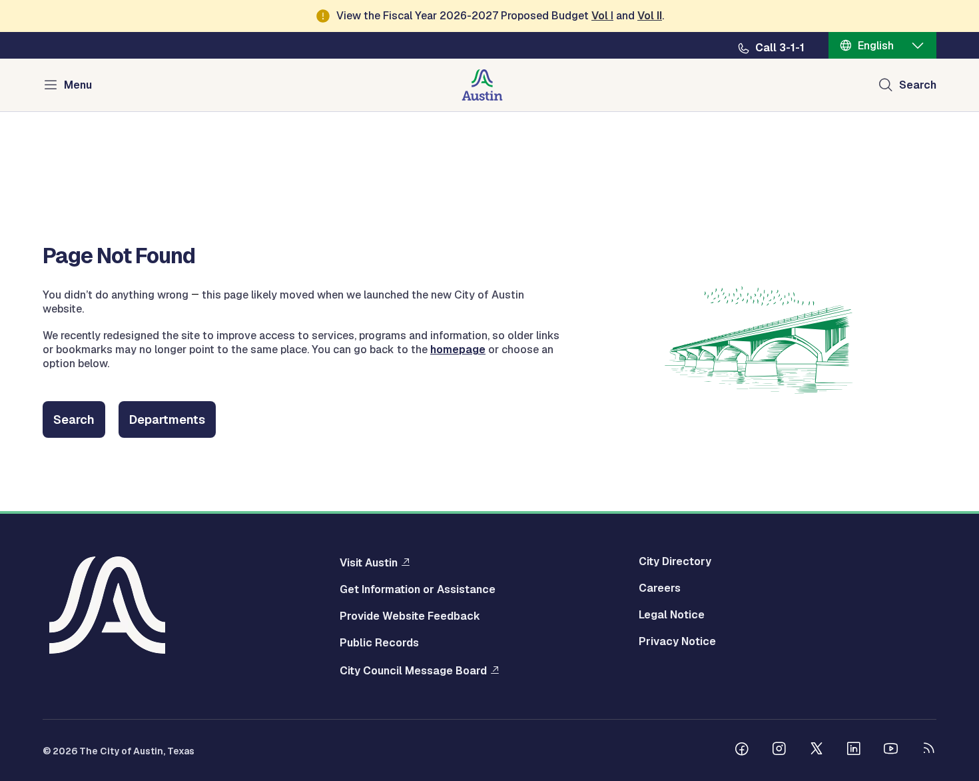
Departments (167, 419)
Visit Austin (369, 562)
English (876, 46)
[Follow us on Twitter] (816, 750)
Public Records (379, 643)
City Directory (675, 561)
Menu (78, 85)
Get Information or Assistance (417, 589)
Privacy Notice (677, 641)
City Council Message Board (413, 670)
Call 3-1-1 (780, 48)
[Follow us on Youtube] (891, 750)
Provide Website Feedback (410, 616)
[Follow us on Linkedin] (854, 750)
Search (917, 85)
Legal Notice (672, 615)
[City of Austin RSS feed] (928, 750)
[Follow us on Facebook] (742, 750)
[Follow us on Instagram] (779, 750)
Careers (660, 588)
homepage (458, 350)
